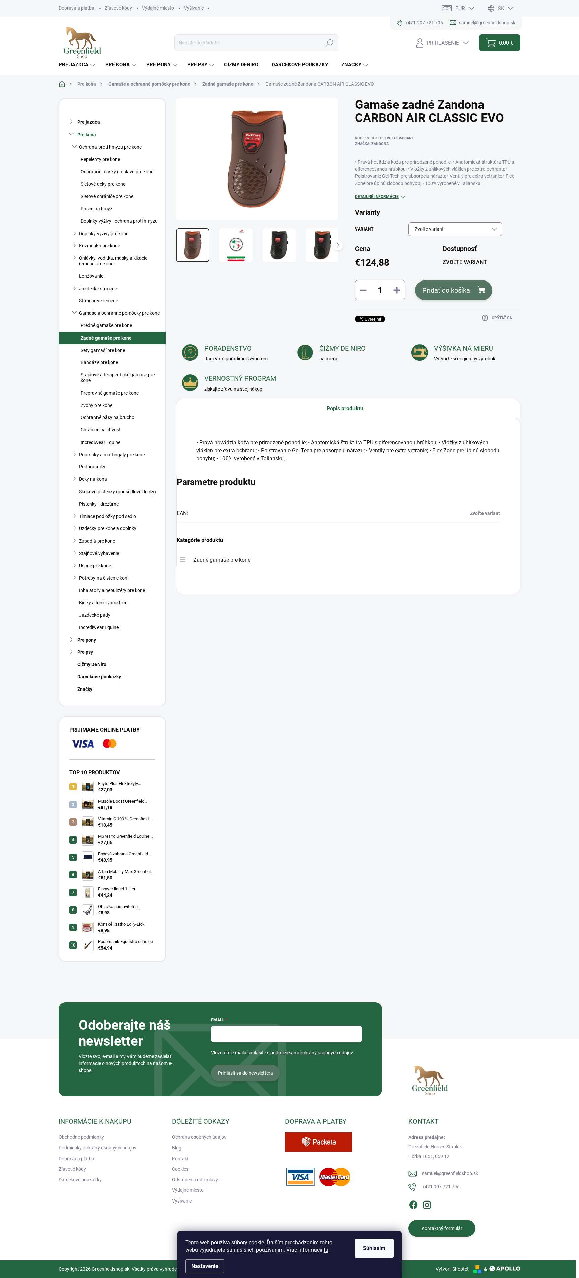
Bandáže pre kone (99, 362)
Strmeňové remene (98, 300)
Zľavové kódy (118, 8)
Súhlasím (374, 1248)
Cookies (180, 1169)
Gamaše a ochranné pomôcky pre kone (119, 313)
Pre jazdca (88, 122)
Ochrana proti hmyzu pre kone (110, 147)
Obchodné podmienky (81, 1137)
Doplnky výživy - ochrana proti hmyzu (119, 221)
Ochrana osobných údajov (199, 1137)
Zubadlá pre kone (97, 541)
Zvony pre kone (96, 405)
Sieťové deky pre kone (103, 184)
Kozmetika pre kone (99, 245)
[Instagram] (427, 1204)
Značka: (372, 144)
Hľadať (330, 42)
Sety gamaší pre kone (103, 350)
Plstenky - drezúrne (99, 504)
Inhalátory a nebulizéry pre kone (112, 590)
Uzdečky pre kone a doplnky (107, 528)
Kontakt (180, 1158)
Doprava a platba (76, 8)
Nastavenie (204, 1266)
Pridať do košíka (446, 290)
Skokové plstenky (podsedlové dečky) (117, 491)
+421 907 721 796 (441, 1186)
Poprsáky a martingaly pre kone (112, 454)
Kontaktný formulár (442, 1228)
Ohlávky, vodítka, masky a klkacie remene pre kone (113, 260)
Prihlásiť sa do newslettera (245, 1073)
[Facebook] (413, 1204)
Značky (84, 689)
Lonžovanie (91, 276)
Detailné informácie (377, 196)
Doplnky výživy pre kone (103, 233)
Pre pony (86, 640)
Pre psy (85, 652)
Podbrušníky (92, 466)
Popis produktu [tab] (345, 408)
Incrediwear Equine (100, 442)
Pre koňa (86, 134)
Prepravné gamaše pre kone (110, 393)
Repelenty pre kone (100, 159)
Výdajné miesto (158, 8)
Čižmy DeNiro (91, 664)
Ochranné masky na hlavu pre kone (117, 171)
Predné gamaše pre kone (106, 325)
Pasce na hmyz (96, 208)
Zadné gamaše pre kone (106, 338)
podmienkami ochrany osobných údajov (311, 1052)
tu (326, 1250)
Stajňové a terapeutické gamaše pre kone (118, 377)
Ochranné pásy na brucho (107, 417)
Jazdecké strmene (98, 288)
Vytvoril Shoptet (452, 1269)
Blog (176, 1148)
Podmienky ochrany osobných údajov (97, 1148)
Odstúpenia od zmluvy (195, 1179)
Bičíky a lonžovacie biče (103, 602)
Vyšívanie (194, 8)
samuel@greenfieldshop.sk (450, 1173)
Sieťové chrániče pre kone (107, 196)
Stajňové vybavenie (99, 553)
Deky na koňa (93, 479)
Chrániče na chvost (101, 429)
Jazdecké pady (94, 615)
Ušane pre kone (95, 565)
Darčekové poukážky (99, 676)
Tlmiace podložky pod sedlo (107, 516)
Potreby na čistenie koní (103, 578)
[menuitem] (78, 65)
